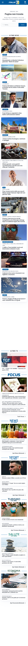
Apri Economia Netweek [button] (17, 603)
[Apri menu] (2, 2)
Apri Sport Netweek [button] (18, 495)
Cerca (22, 24)
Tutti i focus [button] (20, 416)
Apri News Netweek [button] (18, 453)
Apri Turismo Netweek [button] (17, 530)
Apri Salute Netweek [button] (18, 567)
